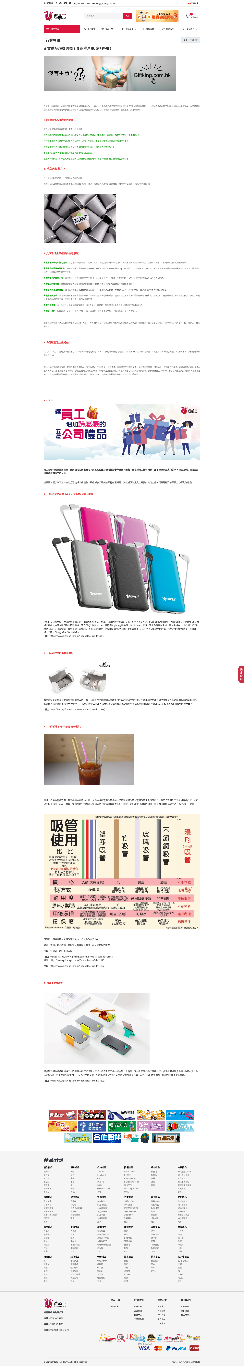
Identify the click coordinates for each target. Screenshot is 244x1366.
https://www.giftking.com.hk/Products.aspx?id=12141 (77, 960)
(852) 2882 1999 (83, 3)
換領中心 (138, 1314)
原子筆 (181, 1237)
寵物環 (73, 1204)
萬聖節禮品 (182, 1211)
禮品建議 (129, 29)
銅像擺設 (101, 1201)
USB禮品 (101, 1256)
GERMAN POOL (104, 1188)
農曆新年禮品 (183, 1214)
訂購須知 (150, 29)
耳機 (72, 1234)
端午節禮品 (182, 1204)
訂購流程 (138, 1306)
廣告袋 (46, 1171)
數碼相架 (155, 1208)
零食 (153, 1264)
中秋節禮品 (182, 1218)
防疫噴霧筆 (48, 1208)
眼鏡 (72, 1188)
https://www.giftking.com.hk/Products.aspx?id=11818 (77, 709)
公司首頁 (92, 29)
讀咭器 (100, 1264)
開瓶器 (46, 1244)
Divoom (100, 1181)
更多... (46, 1191)
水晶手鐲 (101, 1214)
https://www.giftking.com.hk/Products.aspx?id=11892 (77, 966)
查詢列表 (194, 17)
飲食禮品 (155, 1256)
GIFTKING (64, 1361)
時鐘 (45, 1248)
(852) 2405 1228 (56, 1318)
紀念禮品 (48, 1256)
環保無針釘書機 (104, 1244)
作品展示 (161, 1310)
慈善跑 (154, 1171)
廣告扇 (46, 1181)
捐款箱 (154, 1175)
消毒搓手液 (48, 1211)
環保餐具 (101, 1231)
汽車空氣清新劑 (131, 1208)
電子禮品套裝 (183, 1175)
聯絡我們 (190, 29)
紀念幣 (46, 1264)
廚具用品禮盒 (183, 1181)
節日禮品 (182, 1197)
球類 (126, 1234)
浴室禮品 (47, 1234)
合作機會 (185, 1310)
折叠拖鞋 (74, 1277)
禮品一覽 (109, 29)
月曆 (180, 1248)
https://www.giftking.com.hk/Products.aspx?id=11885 (85, 956)
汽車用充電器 (130, 1211)
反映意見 (185, 1306)
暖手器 (100, 1267)
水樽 (45, 1241)
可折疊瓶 (155, 1244)
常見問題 (138, 1310)
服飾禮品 (74, 1167)
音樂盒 (127, 1270)
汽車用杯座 (129, 1214)
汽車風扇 (128, 1204)
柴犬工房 (128, 1185)
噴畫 (180, 1267)
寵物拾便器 (75, 1214)
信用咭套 (74, 1267)
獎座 (45, 1260)
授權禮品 (128, 1167)
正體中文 (194, 3)
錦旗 (45, 1277)
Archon (100, 1171)
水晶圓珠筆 (102, 1211)
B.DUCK (127, 1175)
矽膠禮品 (155, 1226)
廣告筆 (46, 1185)
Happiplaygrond (131, 1181)
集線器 (154, 1214)
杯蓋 (153, 1241)
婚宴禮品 (128, 1256)
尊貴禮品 (101, 1197)
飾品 (153, 1231)
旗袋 (153, 1178)
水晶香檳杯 (102, 1218)
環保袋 (100, 1248)
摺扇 (126, 1248)
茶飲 (153, 1267)
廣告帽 (46, 1175)
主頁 (185, 40)
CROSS (100, 1178)
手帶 (72, 1181)
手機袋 (73, 1241)
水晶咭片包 (102, 1204)
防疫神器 (47, 1204)
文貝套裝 (182, 1188)
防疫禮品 (48, 1197)
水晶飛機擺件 (103, 1208)
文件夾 (181, 1231)
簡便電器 (74, 1270)
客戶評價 (161, 1314)
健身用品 (128, 1244)
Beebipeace (129, 1178)
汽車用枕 (128, 1218)
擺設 (45, 1267)
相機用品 (74, 1260)
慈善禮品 (155, 1167)
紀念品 (127, 1274)
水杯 (126, 1267)
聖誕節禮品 (182, 1201)
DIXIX (99, 1185)
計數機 (181, 1244)
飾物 (72, 1171)
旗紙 (153, 1181)
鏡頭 (72, 1237)
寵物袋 (73, 1201)
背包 (72, 1175)
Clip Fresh (101, 1175)
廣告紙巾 (47, 1188)
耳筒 (153, 1211)
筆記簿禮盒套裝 (184, 1185)
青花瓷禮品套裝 (184, 1171)
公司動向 (161, 1319)
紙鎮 (45, 1274)
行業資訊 (161, 1323)
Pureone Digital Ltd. (191, 1361)
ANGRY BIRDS (130, 1171)
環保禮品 (101, 1226)
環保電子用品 (103, 1237)
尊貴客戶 (161, 1306)
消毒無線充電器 (50, 1214)
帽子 (180, 1270)
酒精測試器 (129, 1201)
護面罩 (46, 1218)
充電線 (73, 1231)
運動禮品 (128, 1226)
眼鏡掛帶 (128, 1241)
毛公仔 (181, 1277)
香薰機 (46, 1231)
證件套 (154, 1237)
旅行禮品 (74, 1256)
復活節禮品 (182, 1208)
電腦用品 (155, 1204)
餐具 (126, 1277)
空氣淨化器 (48, 1201)
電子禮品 (155, 1197)
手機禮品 (74, 1226)
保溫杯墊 (101, 1277)
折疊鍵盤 (155, 1248)
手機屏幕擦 (75, 1244)
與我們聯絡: (48, 3)
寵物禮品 (74, 1197)
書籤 (180, 1241)
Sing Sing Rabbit (131, 1188)
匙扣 (126, 1264)
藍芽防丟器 (156, 1201)
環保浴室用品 (103, 1234)
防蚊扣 (46, 1237)
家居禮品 (48, 1226)
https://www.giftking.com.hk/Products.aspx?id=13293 (77, 1080)
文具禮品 (182, 1226)
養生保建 (155, 1260)
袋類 (72, 1178)
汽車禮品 (128, 1197)
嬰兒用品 (155, 1234)
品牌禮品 (101, 1167)
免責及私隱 (139, 1319)
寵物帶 (73, 1211)
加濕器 (100, 1274)
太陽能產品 (102, 1241)
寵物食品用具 (76, 1208)
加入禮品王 (186, 1314)
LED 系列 (155, 1218)
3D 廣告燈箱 (183, 1260)
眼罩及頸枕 (75, 1274)
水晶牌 (181, 1274)
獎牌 (45, 1270)
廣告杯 (46, 1178)
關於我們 (170, 29)
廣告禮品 (48, 1167)
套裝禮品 (182, 1178)
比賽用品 (128, 1237)
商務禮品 (182, 1167)
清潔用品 (74, 1264)
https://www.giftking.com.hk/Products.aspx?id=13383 (77, 635)
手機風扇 (74, 1248)
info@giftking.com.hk (105, 3)
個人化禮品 (183, 1256)
